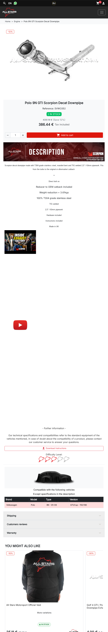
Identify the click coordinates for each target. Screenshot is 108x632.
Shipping (11, 515)
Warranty (11, 532)
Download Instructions (54, 448)
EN (10, 3)
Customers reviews (17, 524)
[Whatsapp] (15, 3)
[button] (7, 135)
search (4, 3)
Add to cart (65, 135)
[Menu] (102, 12)
